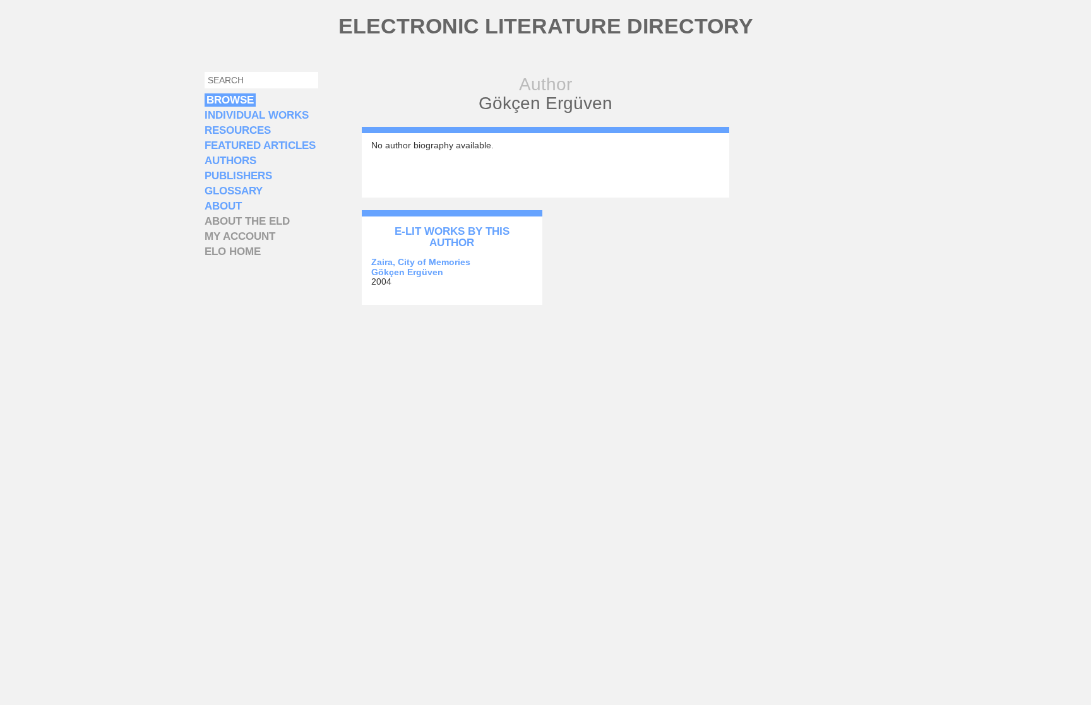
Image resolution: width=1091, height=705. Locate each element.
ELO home (233, 252)
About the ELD (247, 221)
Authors (230, 161)
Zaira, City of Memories (420, 262)
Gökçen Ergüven (407, 272)
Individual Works (257, 115)
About (223, 206)
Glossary (234, 191)
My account (240, 236)
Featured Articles (260, 145)
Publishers (238, 176)
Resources (238, 130)
